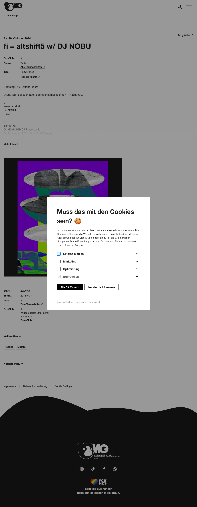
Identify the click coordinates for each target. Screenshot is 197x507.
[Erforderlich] (59, 277)
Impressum (80, 301)
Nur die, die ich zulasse (101, 287)
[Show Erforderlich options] (137, 277)
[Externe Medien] (59, 254)
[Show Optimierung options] (137, 269)
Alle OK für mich (70, 287)
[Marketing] (59, 261)
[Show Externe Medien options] (137, 254)
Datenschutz (95, 301)
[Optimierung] (59, 269)
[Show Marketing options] (137, 261)
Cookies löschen (65, 301)
